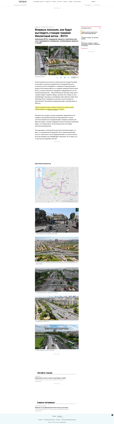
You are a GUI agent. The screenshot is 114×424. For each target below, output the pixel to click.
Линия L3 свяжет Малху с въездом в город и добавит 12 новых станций (49, 379)
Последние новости (38, 1)
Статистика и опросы (40, 405)
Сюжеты (65, 1)
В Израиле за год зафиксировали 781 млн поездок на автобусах (51, 407)
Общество (48, 1)
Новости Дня (77, 1)
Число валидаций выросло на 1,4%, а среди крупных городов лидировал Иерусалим (52, 409)
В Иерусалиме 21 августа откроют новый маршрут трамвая (50, 378)
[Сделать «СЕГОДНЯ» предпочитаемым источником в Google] (75, 77)
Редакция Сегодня (39, 76)
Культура (59, 1)
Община (70, 1)
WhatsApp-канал (53, 109)
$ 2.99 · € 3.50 (97, 5)
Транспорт (38, 376)
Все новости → (84, 48)
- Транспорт (43, 27)
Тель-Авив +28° (88, 5)
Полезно (54, 1)
